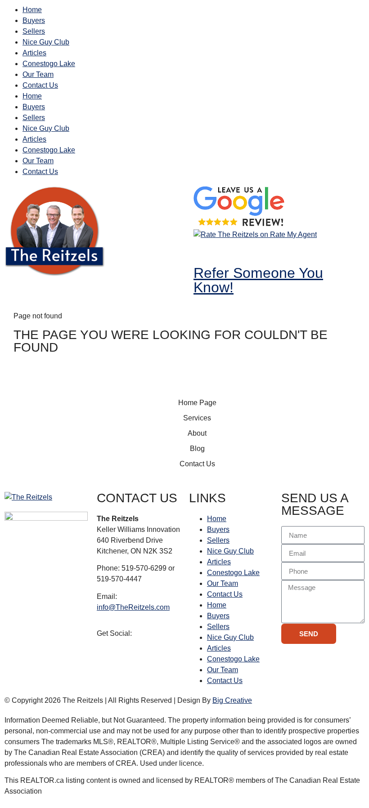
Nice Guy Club (45, 42)
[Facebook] (205, 251)
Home (32, 9)
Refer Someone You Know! (258, 280)
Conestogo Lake (48, 63)
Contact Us (40, 85)
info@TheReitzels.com (133, 607)
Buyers (33, 20)
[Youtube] (253, 251)
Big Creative (232, 700)
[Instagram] (229, 251)
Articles (34, 53)
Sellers (33, 31)
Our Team (38, 74)
